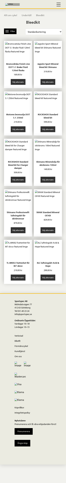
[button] (44, 4)
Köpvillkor (19, 407)
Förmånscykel (21, 345)
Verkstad (19, 335)
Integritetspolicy (22, 412)
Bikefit (18, 340)
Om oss (18, 356)
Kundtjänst (20, 351)
